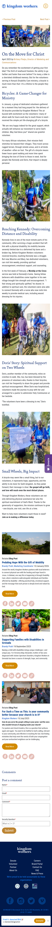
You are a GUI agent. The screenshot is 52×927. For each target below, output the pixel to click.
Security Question (9, 819)
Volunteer (13, 864)
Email (4, 793)
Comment (6, 802)
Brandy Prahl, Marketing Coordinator (17, 566)
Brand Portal (37, 864)
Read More (10, 593)
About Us (13, 870)
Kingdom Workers (9, 718)
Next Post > (45, 19)
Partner (13, 867)
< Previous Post (8, 19)
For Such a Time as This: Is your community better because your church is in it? (25, 713)
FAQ (37, 870)
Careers (37, 860)
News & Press (37, 873)
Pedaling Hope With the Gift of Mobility (23, 562)
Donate (13, 860)
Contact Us (37, 867)
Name (4, 785)
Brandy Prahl (7, 646)
